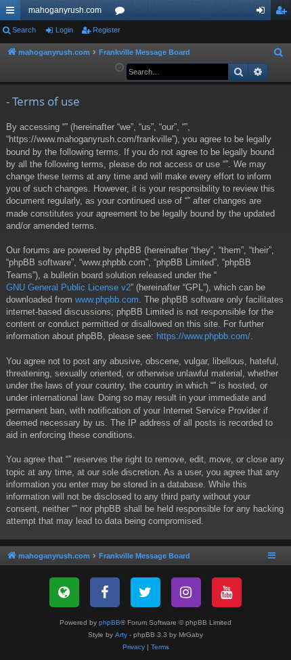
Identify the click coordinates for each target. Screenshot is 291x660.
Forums (122, 12)
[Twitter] (145, 592)
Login (64, 30)
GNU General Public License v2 (68, 287)
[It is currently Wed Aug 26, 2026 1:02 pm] (119, 68)
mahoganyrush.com (65, 10)
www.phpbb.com (107, 299)
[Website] (64, 592)
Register (106, 30)
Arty (121, 634)
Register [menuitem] (283, 12)
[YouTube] (227, 592)
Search (24, 30)
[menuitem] (279, 52)
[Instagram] (186, 592)
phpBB (109, 622)
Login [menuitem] (263, 12)
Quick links (12, 12)
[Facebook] (105, 592)
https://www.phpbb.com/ (203, 336)
